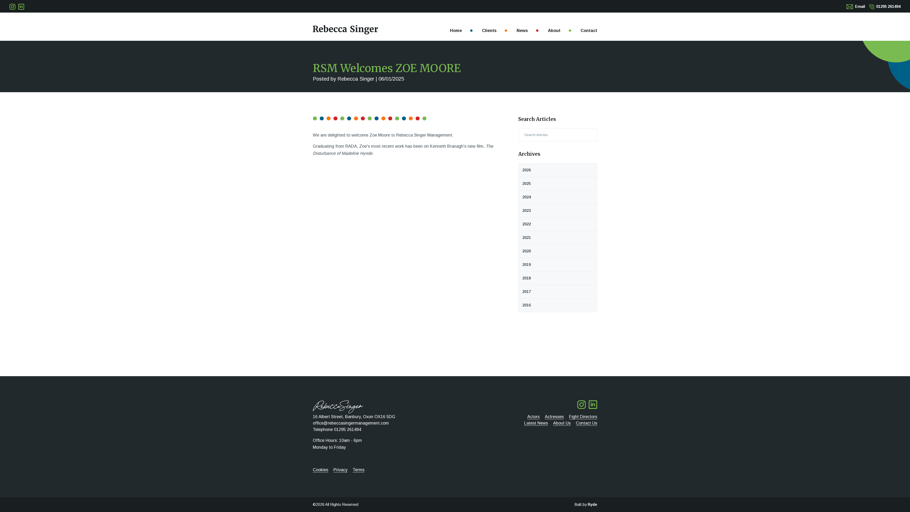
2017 (526, 292)
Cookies (320, 469)
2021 (526, 238)
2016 (526, 305)
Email (860, 7)
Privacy (340, 469)
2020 (526, 251)
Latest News (536, 423)
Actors (533, 416)
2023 (526, 211)
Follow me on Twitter (12, 7)
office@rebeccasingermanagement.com (351, 423)
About (554, 30)
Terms (358, 469)
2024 (526, 197)
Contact (589, 30)
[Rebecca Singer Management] (345, 29)
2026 (526, 170)
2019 (526, 265)
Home (456, 30)
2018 (526, 278)
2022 (526, 224)
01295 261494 (888, 7)
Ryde (592, 505)
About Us (562, 423)
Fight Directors (583, 416)
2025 (526, 184)
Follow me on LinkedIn (21, 7)
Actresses (554, 416)
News (522, 30)
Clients (489, 30)
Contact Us (586, 423)
